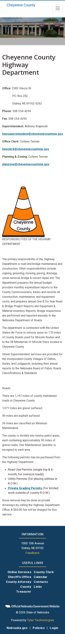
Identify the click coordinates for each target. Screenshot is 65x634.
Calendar (40, 577)
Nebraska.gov (17, 628)
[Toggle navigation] (58, 8)
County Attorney (18, 582)
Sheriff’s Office (19, 577)
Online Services (19, 572)
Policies (39, 628)
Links (38, 586)
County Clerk (44, 572)
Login (54, 628)
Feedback (32, 553)
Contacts (41, 582)
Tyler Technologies (40, 620)
